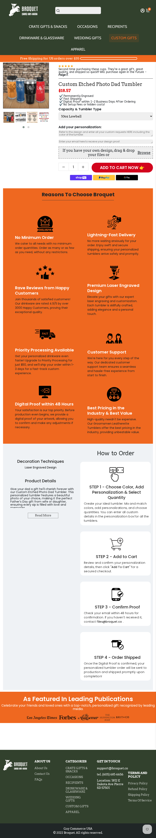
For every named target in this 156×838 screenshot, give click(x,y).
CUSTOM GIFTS (124, 38)
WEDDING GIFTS (87, 38)
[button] (23, 127)
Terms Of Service (140, 800)
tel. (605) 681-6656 (110, 774)
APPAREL (78, 49)
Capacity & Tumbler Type (79, 109)
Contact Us (42, 773)
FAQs (38, 779)
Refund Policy (137, 789)
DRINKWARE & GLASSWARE (41, 38)
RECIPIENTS (117, 26)
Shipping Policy (138, 794)
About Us (41, 768)
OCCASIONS (87, 26)
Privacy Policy (138, 783)
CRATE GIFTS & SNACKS (48, 26)
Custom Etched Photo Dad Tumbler (100, 84)
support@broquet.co (112, 768)
